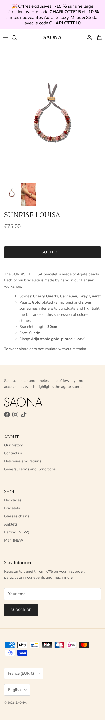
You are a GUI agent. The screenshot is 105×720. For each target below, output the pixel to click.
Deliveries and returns (22, 461)
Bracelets (12, 508)
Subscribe (21, 610)
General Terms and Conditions (30, 469)
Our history (13, 445)
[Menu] (5, 37)
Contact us (13, 453)
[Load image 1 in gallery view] (52, 113)
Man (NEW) (14, 540)
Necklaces (12, 500)
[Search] (16, 37)
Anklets (10, 524)
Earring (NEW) (16, 532)
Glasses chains (16, 516)
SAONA (20, 703)
